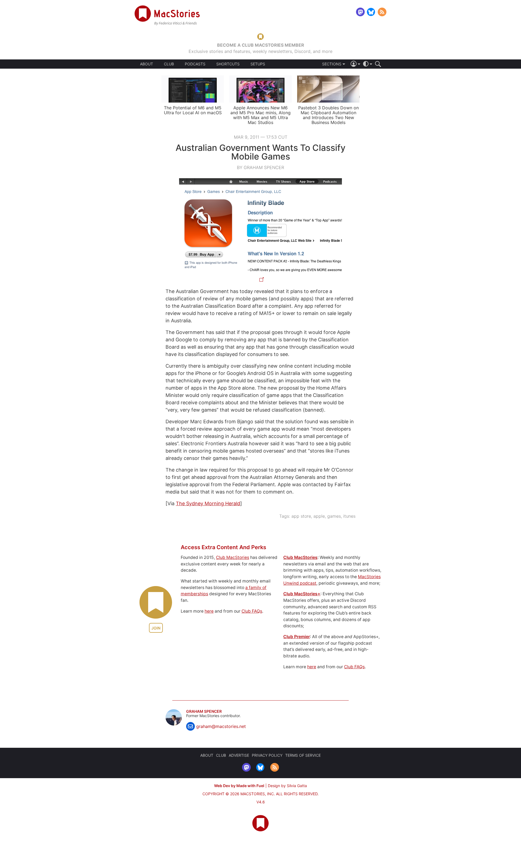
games (334, 516)
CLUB (169, 64)
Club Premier (296, 636)
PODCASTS (195, 64)
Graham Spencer (204, 711)
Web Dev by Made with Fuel (239, 785)
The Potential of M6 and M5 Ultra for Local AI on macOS (193, 110)
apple (319, 516)
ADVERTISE (239, 755)
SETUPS (257, 64)
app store (301, 516)
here (209, 611)
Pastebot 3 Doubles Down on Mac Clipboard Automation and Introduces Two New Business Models (328, 115)
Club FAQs (252, 611)
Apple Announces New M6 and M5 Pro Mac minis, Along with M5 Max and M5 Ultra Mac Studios (260, 115)
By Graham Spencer (260, 167)
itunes (349, 516)
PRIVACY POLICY (267, 755)
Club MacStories (232, 557)
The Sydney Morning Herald (208, 503)
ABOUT (146, 64)
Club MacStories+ (301, 593)
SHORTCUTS (228, 64)
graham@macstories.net (221, 726)
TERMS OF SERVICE (303, 755)
